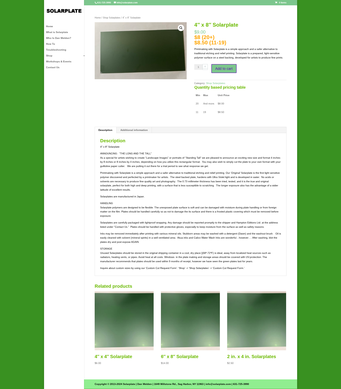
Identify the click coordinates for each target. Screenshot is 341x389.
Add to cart (224, 69)
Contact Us (52, 67)
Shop (49, 55)
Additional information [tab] (134, 130)
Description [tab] (105, 130)
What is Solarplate (57, 32)
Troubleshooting (56, 49)
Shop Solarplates (111, 17)
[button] (181, 28)
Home (49, 26)
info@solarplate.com (218, 384)
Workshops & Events (58, 61)
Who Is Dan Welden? (58, 38)
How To (50, 44)
